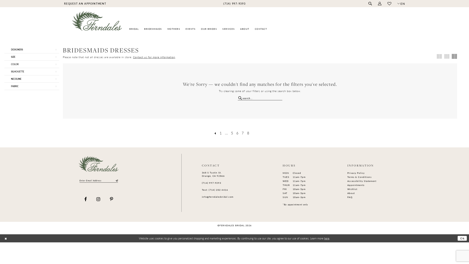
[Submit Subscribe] (116, 180)
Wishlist (352, 189)
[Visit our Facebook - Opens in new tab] (85, 199)
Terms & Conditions (359, 177)
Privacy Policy (356, 173)
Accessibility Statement (361, 181)
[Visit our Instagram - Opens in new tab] (98, 199)
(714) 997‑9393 (211, 182)
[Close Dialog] (5, 238)
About (351, 193)
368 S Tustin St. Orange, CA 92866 (213, 174)
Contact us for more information (154, 57)
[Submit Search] (240, 98)
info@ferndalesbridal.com (218, 196)
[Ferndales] (97, 23)
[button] (380, 4)
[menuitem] (85, 3)
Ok (462, 238)
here (326, 238)
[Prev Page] (215, 133)
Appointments (356, 185)
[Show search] (370, 4)
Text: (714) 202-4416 (215, 189)
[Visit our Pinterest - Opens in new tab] (112, 199)
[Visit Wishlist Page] (389, 4)
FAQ (350, 197)
